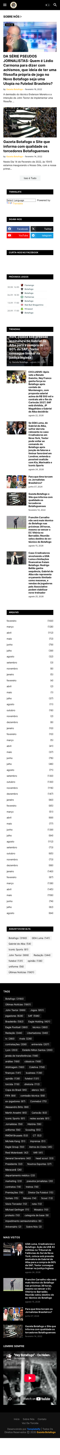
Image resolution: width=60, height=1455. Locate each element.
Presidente (13, 1164)
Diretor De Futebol (40, 1192)
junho (30, 644)
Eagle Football (16, 1027)
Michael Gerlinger (17, 1209)
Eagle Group (14, 1146)
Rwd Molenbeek (16, 1152)
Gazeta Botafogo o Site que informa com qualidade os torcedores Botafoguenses (26, 146)
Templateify (33, 1429)
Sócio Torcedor (16, 1203)
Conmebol (38, 1101)
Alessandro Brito (17, 1107)
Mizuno (29, 1198)
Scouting (33, 1129)
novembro (30, 668)
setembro (30, 662)
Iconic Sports (18, 949)
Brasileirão (14, 1021)
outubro (30, 710)
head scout (45, 1158)
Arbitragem (14, 1067)
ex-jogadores (15, 1101)
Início (17, 1419)
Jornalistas (14, 1124)
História (34, 1124)
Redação (42, 955)
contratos (13, 1186)
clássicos (32, 1061)
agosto (30, 656)
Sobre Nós (34, 1226)
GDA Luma (41, 938)
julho (30, 650)
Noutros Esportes (39, 1164)
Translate (18, 203)
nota (37, 1203)
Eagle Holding (39, 1021)
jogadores (14, 1015)
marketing (13, 1181)
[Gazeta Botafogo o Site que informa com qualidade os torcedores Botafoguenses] (16, 499)
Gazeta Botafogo (46, 1432)
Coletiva (37, 1067)
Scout (47, 1198)
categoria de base (37, 1215)
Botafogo (18, 938)
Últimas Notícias (21, 972)
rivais (25, 1038)
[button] (4, 5)
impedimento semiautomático (23, 1221)
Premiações (14, 1192)
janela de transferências (21, 1055)
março (30, 626)
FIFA (10, 1095)
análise (12, 1061)
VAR (38, 1152)
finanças (13, 1072)
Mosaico (41, 1209)
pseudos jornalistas (40, 1181)
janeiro (30, 674)
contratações (16, 1044)
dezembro (30, 722)
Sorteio (11, 1198)
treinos (32, 1186)
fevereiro (30, 620)
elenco (38, 1089)
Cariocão (39, 1112)
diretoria (32, 1084)
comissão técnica (32, 1095)
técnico (40, 1027)
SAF (34, 1015)
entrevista (40, 1044)
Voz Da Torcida (30, 1423)
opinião (35, 960)
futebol (16, 960)
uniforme (16, 966)
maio (30, 638)
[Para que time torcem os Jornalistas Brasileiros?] (16, 481)
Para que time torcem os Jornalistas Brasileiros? (40, 479)
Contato (42, 1419)
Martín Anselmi (16, 1112)
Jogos (37, 1010)
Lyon (11, 1050)
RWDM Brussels (16, 1135)
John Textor (19, 955)
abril (30, 632)
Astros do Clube (40, 1146)
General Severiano (18, 1158)
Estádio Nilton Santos (37, 1050)
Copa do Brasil (16, 1089)
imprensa (38, 1141)
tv (9, 1038)
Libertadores (37, 1032)
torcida (12, 1084)
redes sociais (39, 1118)
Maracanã (13, 1169)
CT (37, 1135)
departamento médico (20, 1175)
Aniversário (13, 1226)
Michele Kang (15, 1141)
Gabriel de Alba (20, 943)
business (34, 1072)
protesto (12, 1215)
